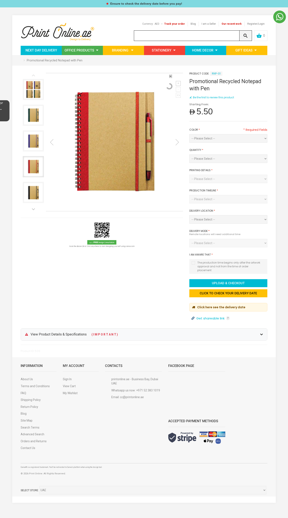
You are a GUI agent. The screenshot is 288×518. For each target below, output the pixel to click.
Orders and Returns (34, 441)
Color (194, 129)
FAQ (23, 393)
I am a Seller (209, 23)
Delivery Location (202, 210)
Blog (193, 23)
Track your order (174, 23)
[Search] (245, 35)
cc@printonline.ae (132, 397)
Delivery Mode (199, 231)
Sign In (67, 379)
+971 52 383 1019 (148, 390)
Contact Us (28, 448)
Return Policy (29, 406)
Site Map (26, 420)
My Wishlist (70, 393)
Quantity (196, 150)
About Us (27, 379)
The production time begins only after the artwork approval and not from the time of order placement (228, 266)
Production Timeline (203, 190)
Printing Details (201, 170)
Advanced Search (32, 434)
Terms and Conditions (35, 386)
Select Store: (30, 490)
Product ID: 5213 (30, 351)
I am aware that (201, 254)
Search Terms (30, 427)
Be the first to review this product (213, 97)
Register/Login (256, 23)
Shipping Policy (31, 400)
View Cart (69, 386)
